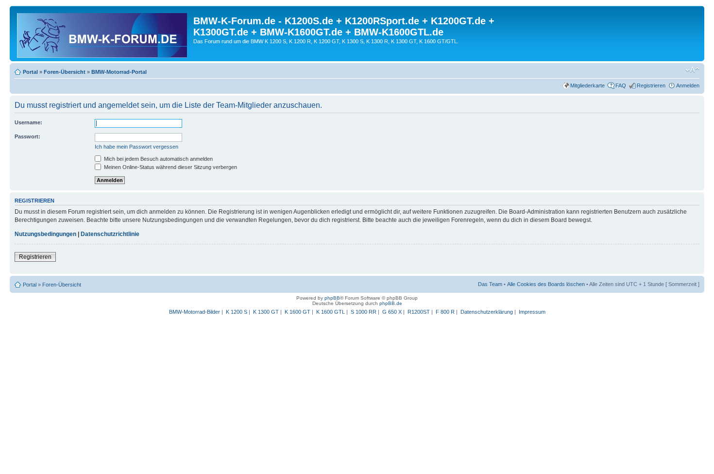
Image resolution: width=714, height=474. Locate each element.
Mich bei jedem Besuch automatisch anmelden (157, 159)
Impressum (532, 312)
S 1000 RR (363, 312)
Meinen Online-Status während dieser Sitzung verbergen (169, 167)
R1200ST (419, 312)
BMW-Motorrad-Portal (119, 72)
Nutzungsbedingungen (45, 234)
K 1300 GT (266, 312)
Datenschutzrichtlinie (110, 234)
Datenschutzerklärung (486, 312)
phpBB (332, 298)
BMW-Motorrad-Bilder (194, 312)
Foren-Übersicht (64, 72)
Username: (28, 122)
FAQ (620, 85)
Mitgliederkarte (587, 85)
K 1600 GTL (330, 312)
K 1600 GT (297, 312)
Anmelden (687, 85)
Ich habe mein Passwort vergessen (136, 147)
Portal (30, 72)
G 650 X (392, 312)
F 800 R (445, 312)
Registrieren (651, 85)
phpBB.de (390, 303)
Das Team (490, 284)
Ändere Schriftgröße (692, 70)
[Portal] (102, 33)
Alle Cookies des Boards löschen (546, 284)
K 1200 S (236, 312)
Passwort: (27, 136)
